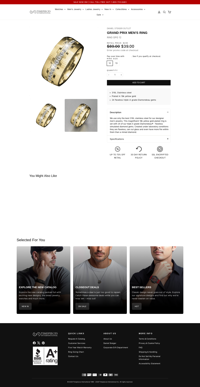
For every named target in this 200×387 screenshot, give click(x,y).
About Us (107, 339)
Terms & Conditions (147, 339)
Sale (99, 15)
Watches (59, 9)
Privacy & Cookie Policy (149, 343)
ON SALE (82, 306)
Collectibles (122, 9)
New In (108, 9)
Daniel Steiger (109, 343)
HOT (137, 306)
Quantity (112, 70)
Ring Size (112, 59)
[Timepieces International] (40, 12)
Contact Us (73, 356)
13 (116, 63)
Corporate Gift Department (115, 347)
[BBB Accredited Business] (45, 356)
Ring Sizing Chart (76, 352)
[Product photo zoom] (63, 61)
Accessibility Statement (149, 363)
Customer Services (76, 343)
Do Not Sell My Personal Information (149, 357)
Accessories (137, 9)
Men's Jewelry (74, 9)
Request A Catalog (76, 339)
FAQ (140, 347)
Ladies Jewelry (93, 9)
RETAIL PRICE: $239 (117, 43)
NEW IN (25, 306)
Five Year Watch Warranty (80, 347)
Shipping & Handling (148, 352)
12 (110, 63)
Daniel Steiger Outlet (119, 28)
